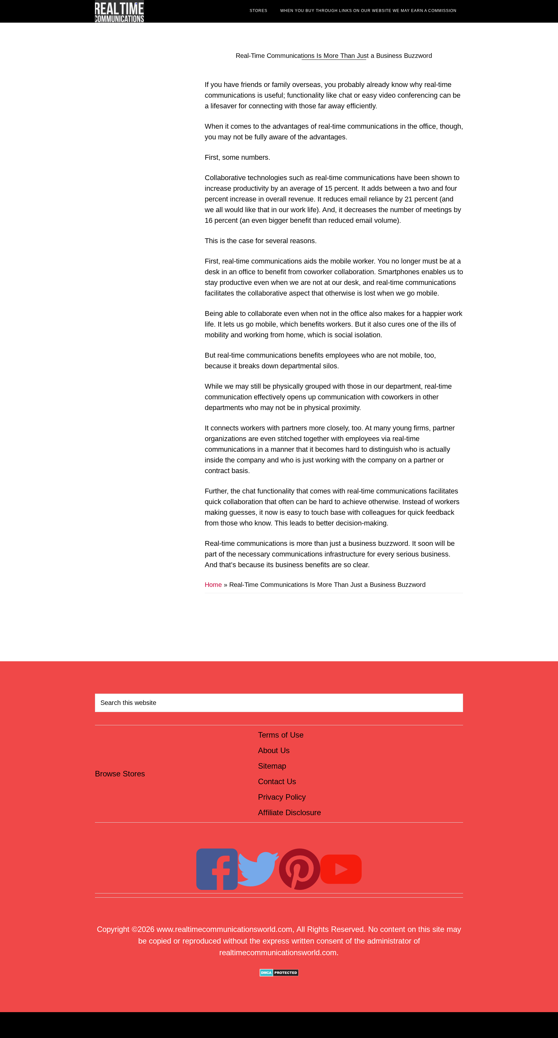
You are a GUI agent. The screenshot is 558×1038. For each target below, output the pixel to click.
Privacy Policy (282, 797)
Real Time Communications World (153, 11)
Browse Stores (120, 773)
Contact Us (277, 781)
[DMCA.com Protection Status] (279, 973)
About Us (274, 750)
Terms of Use (281, 734)
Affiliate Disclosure (289, 812)
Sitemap (272, 766)
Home (213, 584)
